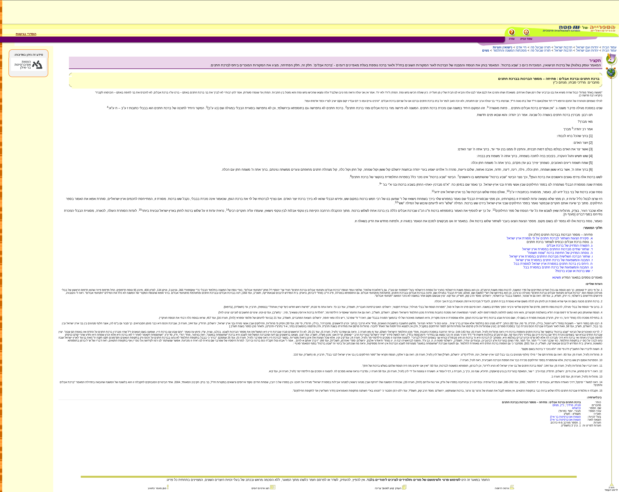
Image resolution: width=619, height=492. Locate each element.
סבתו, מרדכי (573, 405)
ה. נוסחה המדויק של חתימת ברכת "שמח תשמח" (560, 253)
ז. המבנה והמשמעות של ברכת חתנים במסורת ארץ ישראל (554, 260)
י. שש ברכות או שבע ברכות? (574, 271)
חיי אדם (521, 47)
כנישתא (576, 408)
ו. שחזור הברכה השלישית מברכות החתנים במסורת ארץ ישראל (551, 256)
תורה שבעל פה (541, 47)
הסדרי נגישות (26, 34)
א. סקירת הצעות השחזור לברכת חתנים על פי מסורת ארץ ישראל (550, 238)
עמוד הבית (609, 47)
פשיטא (556, 277)
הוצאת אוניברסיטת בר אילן (565, 416)
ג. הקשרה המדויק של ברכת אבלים (570, 245)
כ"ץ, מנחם (558, 405)
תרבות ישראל (563, 47)
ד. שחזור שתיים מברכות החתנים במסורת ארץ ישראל (557, 249)
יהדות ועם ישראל (587, 47)
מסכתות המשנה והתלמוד (510, 50)
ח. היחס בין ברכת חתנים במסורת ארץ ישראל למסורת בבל (553, 263)
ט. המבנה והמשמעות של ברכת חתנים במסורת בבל (558, 267)
